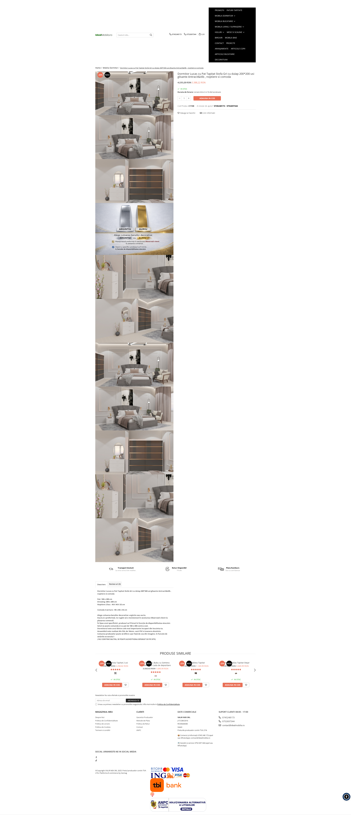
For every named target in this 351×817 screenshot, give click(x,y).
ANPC (138, 730)
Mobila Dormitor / (111, 68)
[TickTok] (96, 760)
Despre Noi (99, 717)
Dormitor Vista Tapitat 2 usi (115, 662)
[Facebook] (96, 757)
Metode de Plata (143, 720)
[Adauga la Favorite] (125, 685)
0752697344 (228, 721)
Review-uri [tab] (115, 584)
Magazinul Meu (104, 711)
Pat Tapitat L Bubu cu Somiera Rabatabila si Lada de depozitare (156, 664)
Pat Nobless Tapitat (196, 662)
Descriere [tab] (101, 584)
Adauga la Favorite (187, 113)
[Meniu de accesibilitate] (346, 797)
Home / (98, 68)
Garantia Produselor (144, 717)
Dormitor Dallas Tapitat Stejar (236, 662)
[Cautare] (150, 35)
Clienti (140, 711)
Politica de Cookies (103, 727)
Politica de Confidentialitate (168, 704)
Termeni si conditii (102, 730)
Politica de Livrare (102, 724)
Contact (139, 727)
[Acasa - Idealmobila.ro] (103, 35)
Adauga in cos (207, 98)
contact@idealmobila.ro (233, 725)
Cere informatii (208, 113)
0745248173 (228, 717)
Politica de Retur (143, 724)
